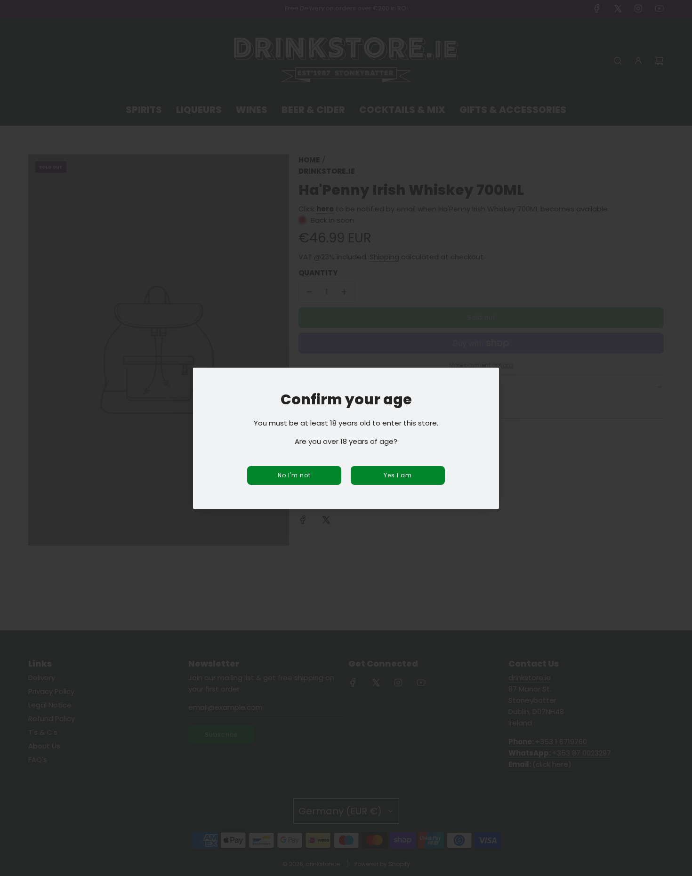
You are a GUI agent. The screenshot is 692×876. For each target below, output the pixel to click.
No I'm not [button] (294, 475)
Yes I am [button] (398, 475)
